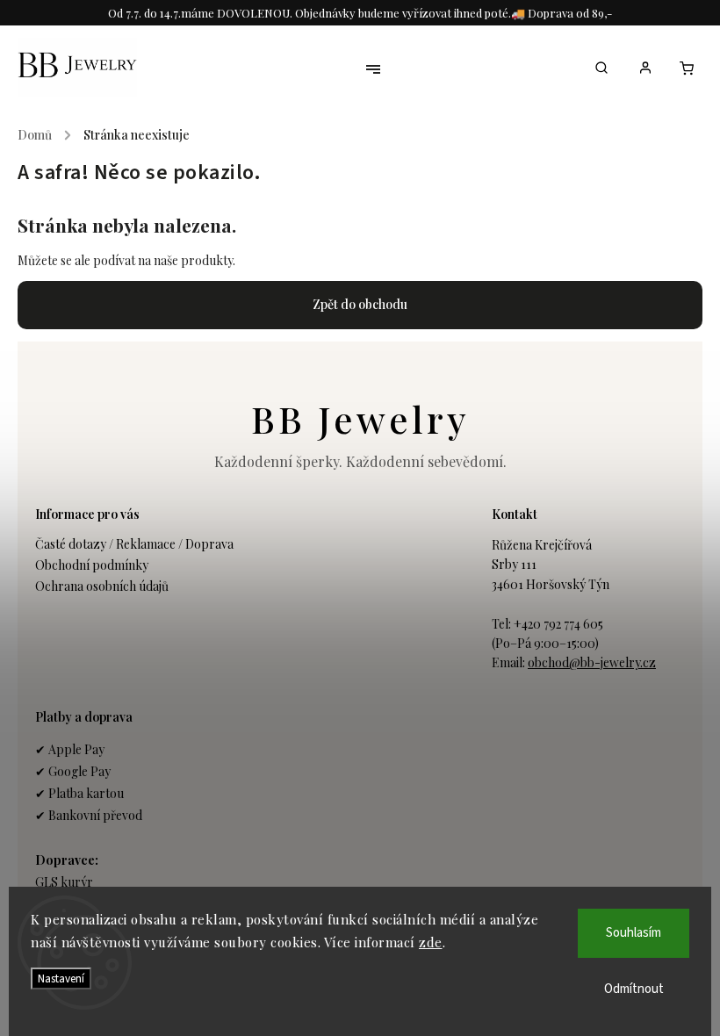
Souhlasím (633, 933)
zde (431, 942)
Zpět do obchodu (360, 304)
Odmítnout (634, 989)
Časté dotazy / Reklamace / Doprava (134, 544)
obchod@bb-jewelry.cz (592, 662)
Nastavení (61, 978)
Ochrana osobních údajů (102, 586)
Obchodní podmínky (91, 565)
